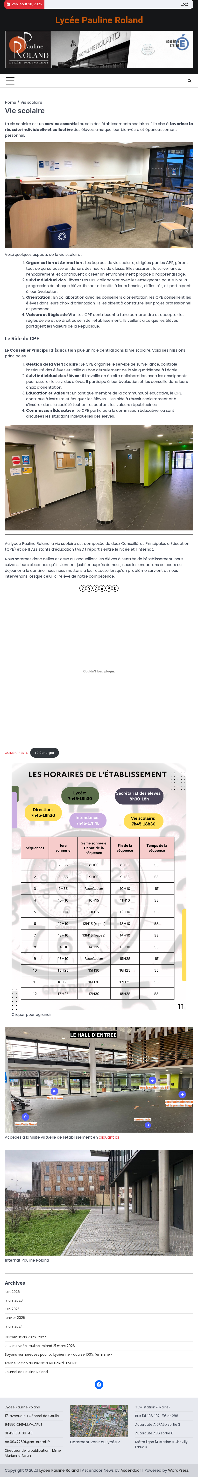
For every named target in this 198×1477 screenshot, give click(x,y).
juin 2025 (12, 1309)
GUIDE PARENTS (16, 753)
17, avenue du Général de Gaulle (33, 1415)
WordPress (178, 1470)
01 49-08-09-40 (19, 1433)
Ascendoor (130, 1470)
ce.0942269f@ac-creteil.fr (27, 1441)
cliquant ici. (109, 1137)
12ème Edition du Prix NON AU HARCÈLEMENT (41, 1363)
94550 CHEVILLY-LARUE (23, 1424)
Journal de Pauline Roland (26, 1371)
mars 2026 (14, 1300)
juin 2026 (12, 1291)
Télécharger (44, 753)
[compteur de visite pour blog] (99, 590)
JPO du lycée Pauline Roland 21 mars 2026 (40, 1345)
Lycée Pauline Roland (99, 20)
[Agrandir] (186, 148)
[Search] (189, 80)
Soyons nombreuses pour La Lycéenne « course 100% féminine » (58, 1354)
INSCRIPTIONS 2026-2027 (25, 1337)
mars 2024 (14, 1326)
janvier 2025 (15, 1317)
